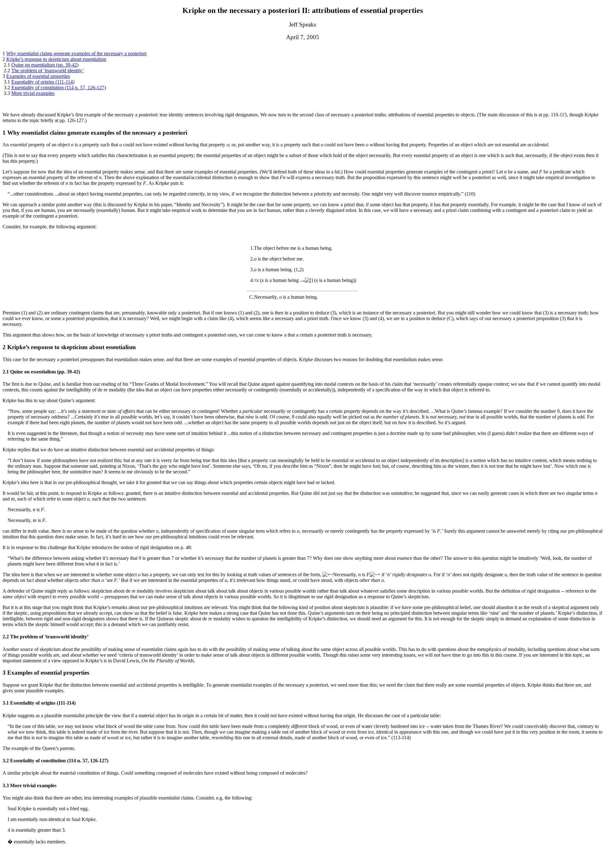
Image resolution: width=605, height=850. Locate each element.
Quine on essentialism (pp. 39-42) (44, 64)
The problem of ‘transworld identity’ (47, 70)
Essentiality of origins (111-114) (42, 82)
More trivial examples (33, 93)
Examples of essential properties (38, 76)
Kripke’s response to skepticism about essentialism (56, 59)
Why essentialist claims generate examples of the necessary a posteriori (76, 53)
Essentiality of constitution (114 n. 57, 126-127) (58, 87)
